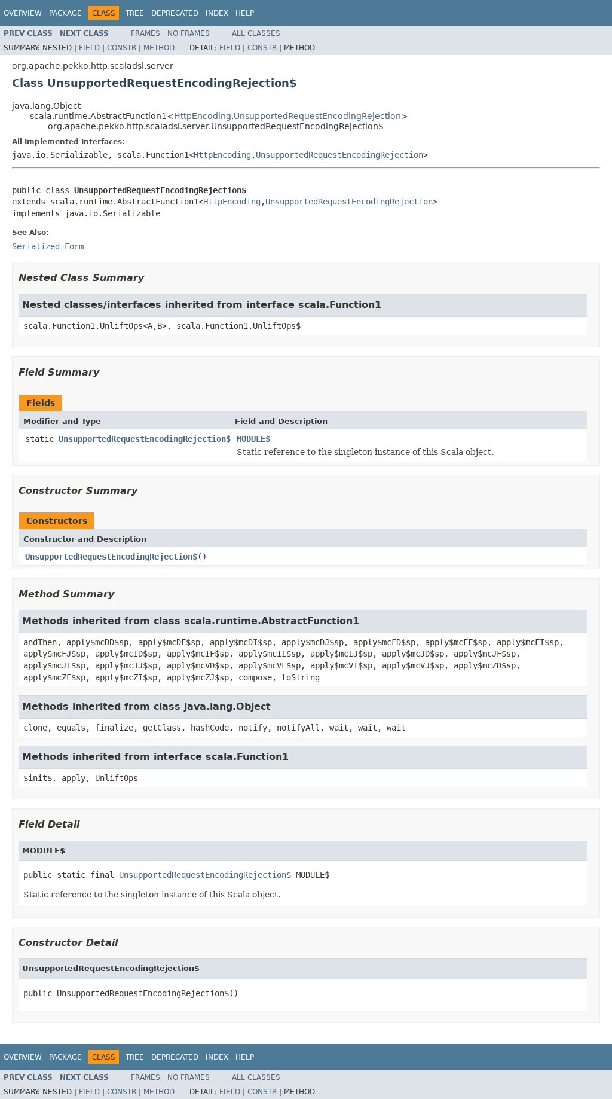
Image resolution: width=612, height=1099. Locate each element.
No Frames (188, 33)
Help (244, 13)
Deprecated (174, 13)
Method (159, 48)
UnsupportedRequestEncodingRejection (317, 116)
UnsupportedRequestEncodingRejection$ (145, 439)
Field (89, 48)
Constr (121, 48)
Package (65, 13)
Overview (23, 13)
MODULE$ (253, 439)
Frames (145, 33)
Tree (135, 13)
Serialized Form (48, 246)
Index (217, 13)
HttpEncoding (202, 116)
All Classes (256, 33)
